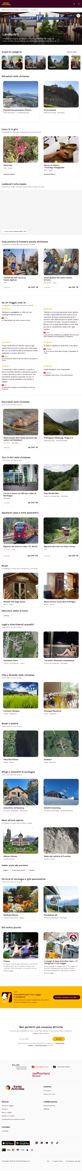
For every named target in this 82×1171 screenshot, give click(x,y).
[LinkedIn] (36, 1143)
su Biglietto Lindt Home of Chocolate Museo (58, 375)
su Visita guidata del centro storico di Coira (16, 320)
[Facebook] (41, 1143)
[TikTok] (57, 1143)
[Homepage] (6, 4)
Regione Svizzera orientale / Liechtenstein (15, 10)
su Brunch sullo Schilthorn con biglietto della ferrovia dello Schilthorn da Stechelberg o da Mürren (61, 335)
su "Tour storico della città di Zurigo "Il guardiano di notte (61, 352)
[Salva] (78, 16)
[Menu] (79, 4)
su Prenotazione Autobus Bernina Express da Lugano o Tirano (20, 359)
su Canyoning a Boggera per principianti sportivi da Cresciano (18, 388)
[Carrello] (74, 4)
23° (71, 15)
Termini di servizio (41, 1045)
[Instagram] (52, 1143)
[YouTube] (47, 1143)
